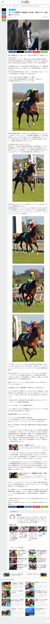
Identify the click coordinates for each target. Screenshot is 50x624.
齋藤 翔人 (19, 515)
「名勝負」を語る (12, 9)
